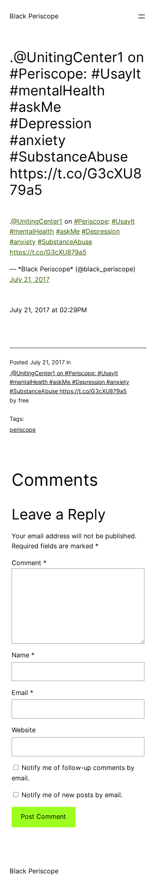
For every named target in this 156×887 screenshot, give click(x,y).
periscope (23, 429)
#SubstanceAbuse (65, 242)
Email (22, 693)
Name (23, 655)
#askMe (68, 231)
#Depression (101, 231)
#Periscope (91, 221)
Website (24, 730)
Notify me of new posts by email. (72, 795)
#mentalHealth (32, 231)
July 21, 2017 (30, 279)
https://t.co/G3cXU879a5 (48, 252)
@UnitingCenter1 (36, 221)
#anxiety (23, 242)
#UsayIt (123, 221)
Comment (29, 563)
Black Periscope (34, 16)
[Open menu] (141, 16)
